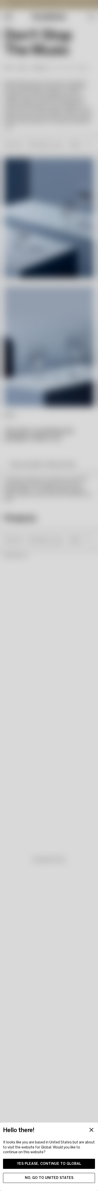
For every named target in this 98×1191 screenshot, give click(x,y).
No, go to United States (49, 1178)
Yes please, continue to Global (49, 1164)
